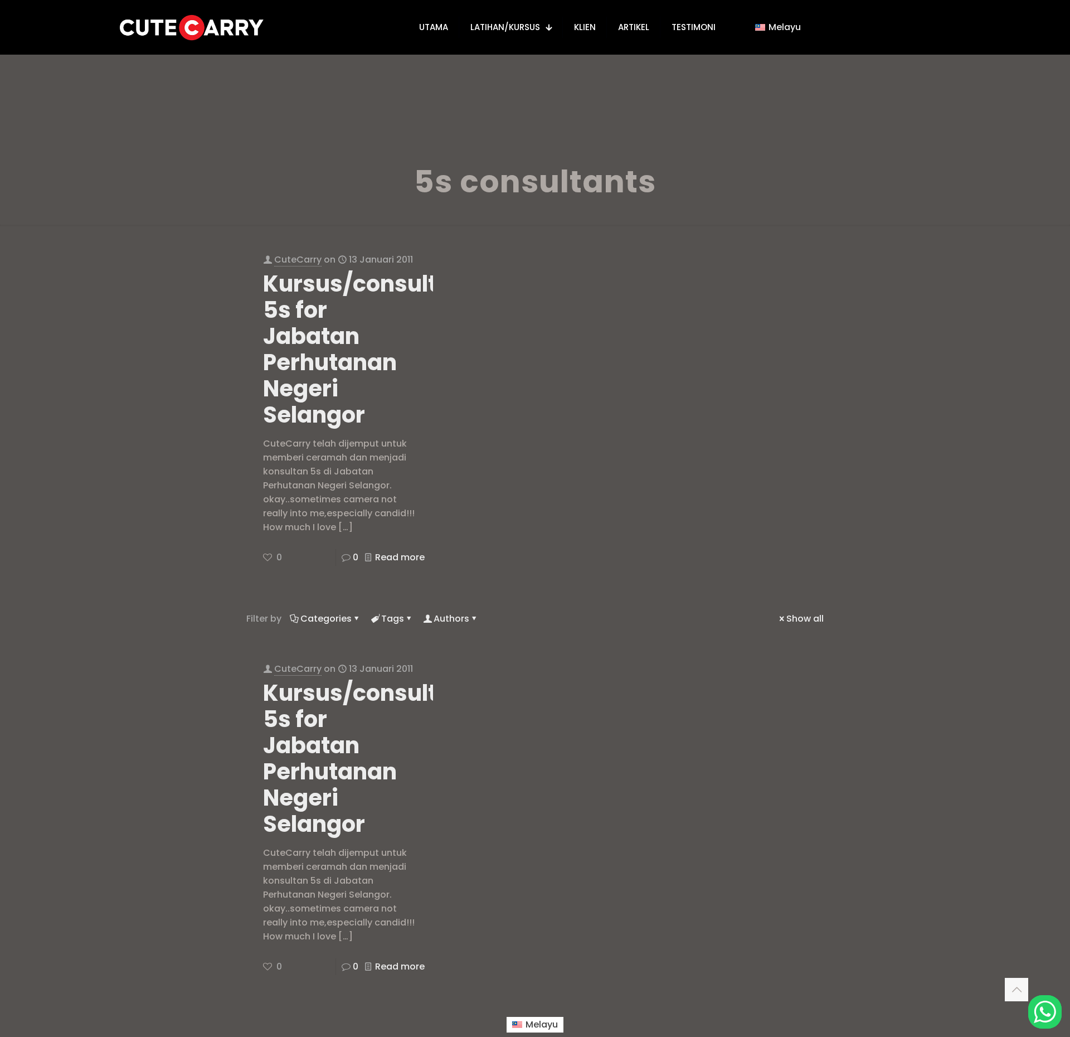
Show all (805, 618)
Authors (451, 618)
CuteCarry (298, 259)
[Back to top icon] (1016, 989)
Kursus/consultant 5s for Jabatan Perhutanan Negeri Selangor (369, 349)
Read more (400, 557)
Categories (326, 618)
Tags (392, 618)
